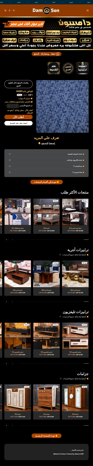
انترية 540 (46, 228)
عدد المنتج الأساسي (26, 106)
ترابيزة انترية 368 (47, 290)
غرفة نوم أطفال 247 (18, 228)
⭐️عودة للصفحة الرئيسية (46, 435)
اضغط (67, 2)
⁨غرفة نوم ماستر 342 (75, 228)
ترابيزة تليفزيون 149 (46, 352)
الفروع (84, 2)
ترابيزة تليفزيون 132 (75, 352)
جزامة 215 (18, 414)
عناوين (49, 2)
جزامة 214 (46, 414)
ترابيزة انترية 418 (18, 290)
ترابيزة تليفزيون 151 (17, 352)
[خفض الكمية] (16, 106)
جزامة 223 (75, 414)
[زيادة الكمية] (9, 106)
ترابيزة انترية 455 (75, 290)
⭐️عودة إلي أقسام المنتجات (46, 182)
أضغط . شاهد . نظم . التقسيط (18, 123)
